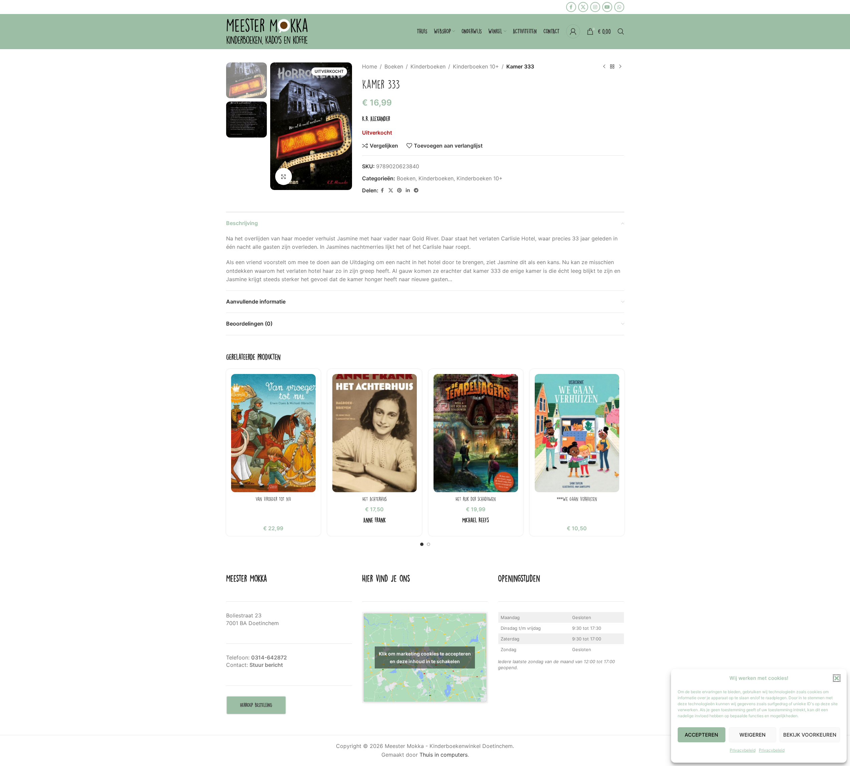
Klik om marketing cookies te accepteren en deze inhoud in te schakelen (425, 657)
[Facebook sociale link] (571, 7)
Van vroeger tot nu (273, 499)
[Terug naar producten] (612, 67)
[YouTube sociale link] (607, 7)
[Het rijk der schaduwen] (476, 433)
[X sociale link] (583, 7)
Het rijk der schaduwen (476, 499)
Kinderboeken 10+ (476, 66)
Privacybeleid (742, 750)
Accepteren (701, 735)
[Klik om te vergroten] (283, 176)
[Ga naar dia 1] (421, 544)
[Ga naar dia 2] (428, 544)
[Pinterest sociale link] (399, 190)
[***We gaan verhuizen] (577, 433)
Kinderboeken (428, 66)
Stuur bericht (266, 664)
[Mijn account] (573, 31)
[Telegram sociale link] (416, 190)
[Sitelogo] (268, 30)
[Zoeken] (621, 31)
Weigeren (752, 735)
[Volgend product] (620, 67)
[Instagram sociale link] (595, 7)
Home (369, 66)
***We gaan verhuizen (577, 499)
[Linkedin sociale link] (408, 190)
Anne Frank (374, 520)
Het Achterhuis (374, 499)
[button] (836, 678)
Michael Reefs (475, 520)
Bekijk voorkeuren (809, 735)
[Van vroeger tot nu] (273, 433)
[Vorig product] (604, 67)
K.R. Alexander (376, 119)
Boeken (393, 66)
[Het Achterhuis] (374, 433)
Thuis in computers (443, 754)
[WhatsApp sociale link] (619, 7)
